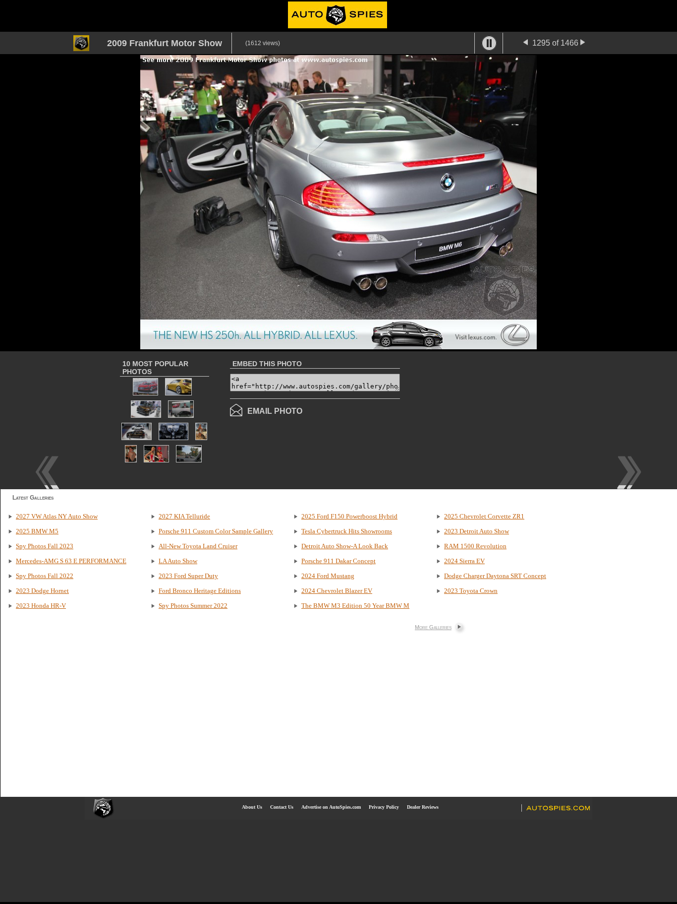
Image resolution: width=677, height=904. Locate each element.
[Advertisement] (483, 419)
